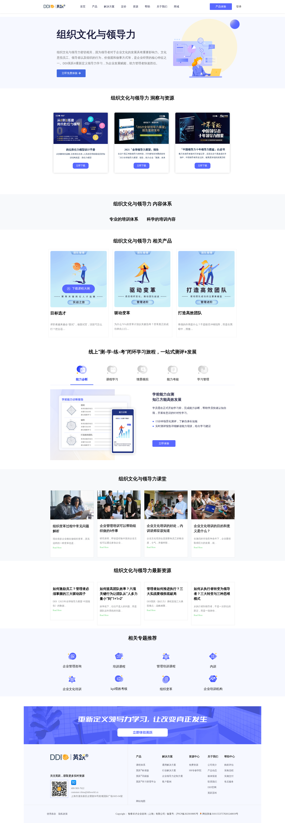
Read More (57, 548)
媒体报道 (212, 776)
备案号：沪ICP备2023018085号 (182, 814)
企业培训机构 (213, 689)
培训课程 (119, 666)
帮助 (147, 6)
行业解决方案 (169, 770)
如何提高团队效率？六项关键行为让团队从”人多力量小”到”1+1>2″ (119, 594)
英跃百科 (212, 793)
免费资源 (193, 765)
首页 (82, 6)
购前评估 (229, 765)
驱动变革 (122, 313)
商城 (176, 6)
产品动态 (212, 770)
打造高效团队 (190, 313)
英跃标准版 (142, 770)
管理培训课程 (166, 666)
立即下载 (80, 165)
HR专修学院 (195, 770)
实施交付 (229, 776)
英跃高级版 (142, 776)
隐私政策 (63, 814)
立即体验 (164, 443)
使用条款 (51, 814)
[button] (71, 73)
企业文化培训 (72, 689)
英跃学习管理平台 (146, 781)
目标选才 (58, 313)
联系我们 (212, 781)
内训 (213, 666)
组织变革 (166, 689)
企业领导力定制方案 (172, 776)
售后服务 (229, 781)
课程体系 (140, 765)
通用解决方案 (169, 765)
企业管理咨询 (72, 666)
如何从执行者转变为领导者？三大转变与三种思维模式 (212, 594)
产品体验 (221, 6)
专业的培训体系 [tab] (123, 219)
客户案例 (166, 781)
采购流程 (229, 770)
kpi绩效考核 (119, 688)
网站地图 (140, 801)
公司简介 (212, 765)
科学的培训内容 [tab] (161, 219)
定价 (123, 6)
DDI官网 (212, 787)
